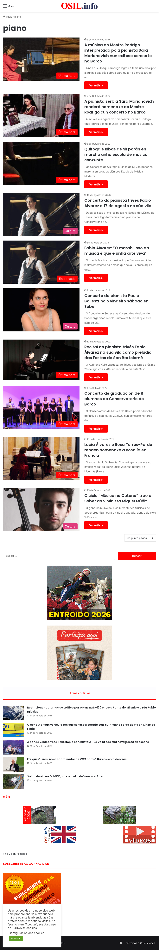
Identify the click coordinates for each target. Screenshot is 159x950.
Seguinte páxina (137, 537)
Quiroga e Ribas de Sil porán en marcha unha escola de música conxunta (116, 154)
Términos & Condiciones (140, 943)
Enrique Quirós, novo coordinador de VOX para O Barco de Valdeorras (77, 759)
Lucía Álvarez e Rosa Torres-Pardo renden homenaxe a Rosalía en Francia (118, 450)
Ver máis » (96, 85)
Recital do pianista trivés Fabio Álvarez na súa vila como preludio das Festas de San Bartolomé (117, 352)
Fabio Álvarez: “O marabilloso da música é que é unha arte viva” (116, 250)
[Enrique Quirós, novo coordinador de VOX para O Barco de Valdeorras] (13, 764)
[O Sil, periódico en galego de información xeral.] (79, 6)
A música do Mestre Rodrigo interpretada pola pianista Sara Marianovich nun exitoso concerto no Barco (118, 53)
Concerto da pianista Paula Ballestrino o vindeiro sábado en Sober (116, 301)
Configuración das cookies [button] (26, 933)
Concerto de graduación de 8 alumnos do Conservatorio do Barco (114, 399)
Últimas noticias (79, 693)
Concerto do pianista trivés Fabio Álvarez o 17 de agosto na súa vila (117, 203)
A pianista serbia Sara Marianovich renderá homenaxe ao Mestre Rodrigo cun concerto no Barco (119, 107)
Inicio (8, 16)
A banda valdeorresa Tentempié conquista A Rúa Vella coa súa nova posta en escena (88, 742)
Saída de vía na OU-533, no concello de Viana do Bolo (65, 776)
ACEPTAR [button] (16, 938)
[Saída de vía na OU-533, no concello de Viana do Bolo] (13, 781)
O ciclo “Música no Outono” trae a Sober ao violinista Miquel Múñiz (117, 498)
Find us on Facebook (15, 853)
